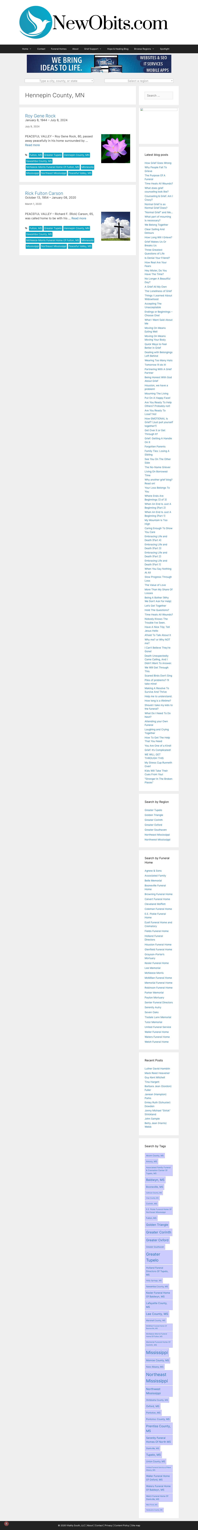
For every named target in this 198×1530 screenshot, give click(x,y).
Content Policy (121, 1525)
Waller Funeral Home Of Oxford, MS (158, 1478)
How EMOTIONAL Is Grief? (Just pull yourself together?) (159, 422)
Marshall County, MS (155, 1320)
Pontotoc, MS (153, 1412)
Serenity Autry (153, 1007)
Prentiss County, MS (158, 1428)
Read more (32, 145)
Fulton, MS (36, 155)
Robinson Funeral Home (158, 987)
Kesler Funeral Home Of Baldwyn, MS (158, 1294)
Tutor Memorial (153, 1022)
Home (25, 48)
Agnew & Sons (153, 870)
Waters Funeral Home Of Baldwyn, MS (158, 1488)
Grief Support (91, 48)
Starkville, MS (152, 1448)
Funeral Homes (59, 48)
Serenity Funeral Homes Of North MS (158, 1439)
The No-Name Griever (157, 467)
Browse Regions (142, 48)
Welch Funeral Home (157, 1041)
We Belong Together (156, 224)
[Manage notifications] (6, 1523)
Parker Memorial (154, 992)
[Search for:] (159, 95)
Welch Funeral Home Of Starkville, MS (157, 1497)
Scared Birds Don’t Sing (158, 675)
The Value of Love (155, 585)
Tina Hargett (152, 1081)
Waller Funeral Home (157, 1032)
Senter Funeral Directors (159, 1002)
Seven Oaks (152, 1012)
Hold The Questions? (157, 610)
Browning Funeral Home (158, 894)
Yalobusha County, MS (154, 1510)
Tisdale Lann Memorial (158, 1017)
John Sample (152, 1118)
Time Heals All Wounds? (159, 183)
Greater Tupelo (53, 155)
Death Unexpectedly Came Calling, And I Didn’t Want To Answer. (158, 659)
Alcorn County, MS (155, 1155)
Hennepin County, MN (76, 155)
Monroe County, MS (157, 1360)
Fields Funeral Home (157, 931)
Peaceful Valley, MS (80, 173)
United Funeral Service (158, 1027)
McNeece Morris (154, 972)
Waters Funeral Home (157, 1036)
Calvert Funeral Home (157, 899)
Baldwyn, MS (155, 1180)
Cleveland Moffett (155, 904)
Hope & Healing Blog (117, 48)
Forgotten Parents (155, 446)
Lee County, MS (157, 1314)
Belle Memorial (153, 880)
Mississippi (32, 173)
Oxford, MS (152, 1406)
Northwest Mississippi (157, 839)
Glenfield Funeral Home (158, 949)
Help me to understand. (158, 696)
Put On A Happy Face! (157, 397)
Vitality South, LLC (75, 1525)
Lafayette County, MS (156, 1305)
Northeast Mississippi (53, 173)
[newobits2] (99, 72)
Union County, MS (155, 1461)
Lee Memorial (152, 968)
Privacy (108, 1525)
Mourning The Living (156, 393)
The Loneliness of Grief (158, 291)
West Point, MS (151, 1505)
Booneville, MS (154, 1186)
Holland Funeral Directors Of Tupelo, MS (157, 1271)
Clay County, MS (152, 1198)
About (75, 48)
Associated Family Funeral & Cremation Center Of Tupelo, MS (158, 1170)
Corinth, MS (151, 1203)
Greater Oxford (153, 824)
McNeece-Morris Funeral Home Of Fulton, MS (52, 167)
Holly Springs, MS (154, 1280)
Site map (135, 1525)
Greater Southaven (156, 829)
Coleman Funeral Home (158, 908)
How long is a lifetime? (158, 700)
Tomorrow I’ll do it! (155, 364)
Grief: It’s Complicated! (158, 750)
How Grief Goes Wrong (158, 163)
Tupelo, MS (153, 1454)
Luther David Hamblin (157, 1068)
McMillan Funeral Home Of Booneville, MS (156, 1327)
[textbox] (59, 81)
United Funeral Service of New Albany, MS (158, 1468)
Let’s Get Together (155, 605)
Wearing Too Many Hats (158, 360)
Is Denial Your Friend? (157, 257)
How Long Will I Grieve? (158, 237)
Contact (41, 48)
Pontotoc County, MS (158, 1419)
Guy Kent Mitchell (155, 1077)
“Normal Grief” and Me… (159, 212)
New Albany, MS (155, 1366)
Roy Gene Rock (40, 115)
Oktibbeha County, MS (157, 1400)
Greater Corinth (154, 819)
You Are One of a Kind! (158, 745)
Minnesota (87, 167)
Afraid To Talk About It (158, 635)
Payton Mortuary (154, 997)
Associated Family (155, 875)
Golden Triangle (154, 815)
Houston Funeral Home (158, 944)
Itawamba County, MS (39, 161)
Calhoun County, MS (154, 1193)
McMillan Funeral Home (158, 977)
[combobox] (59, 81)
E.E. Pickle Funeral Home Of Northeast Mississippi (158, 1210)
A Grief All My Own (156, 286)
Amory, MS (151, 1161)
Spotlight (164, 48)
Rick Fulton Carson (44, 193)
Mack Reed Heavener (157, 1073)
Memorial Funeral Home (158, 982)
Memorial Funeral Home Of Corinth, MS (158, 1343)
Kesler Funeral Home (157, 963)
